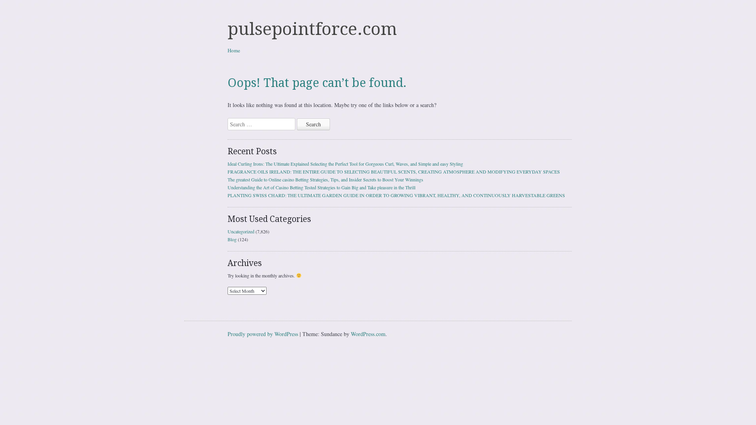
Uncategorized (241, 231)
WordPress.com (368, 334)
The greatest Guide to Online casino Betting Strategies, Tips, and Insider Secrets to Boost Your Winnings (325, 179)
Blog (232, 239)
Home (234, 50)
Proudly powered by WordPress (263, 334)
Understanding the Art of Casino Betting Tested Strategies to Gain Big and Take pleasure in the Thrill (321, 187)
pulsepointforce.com (312, 29)
